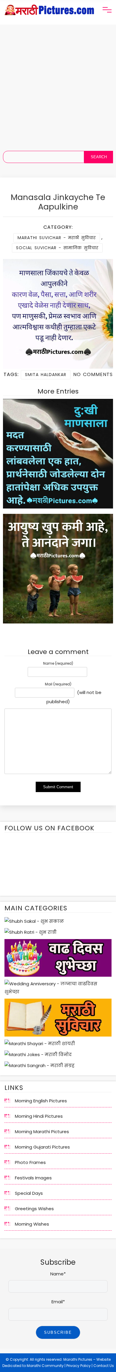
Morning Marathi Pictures (42, 1131)
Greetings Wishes (34, 1208)
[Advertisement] (58, 85)
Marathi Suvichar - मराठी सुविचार (57, 238)
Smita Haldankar (45, 375)
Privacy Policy (78, 1365)
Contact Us (103, 1365)
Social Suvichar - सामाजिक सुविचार (57, 248)
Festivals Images (33, 1178)
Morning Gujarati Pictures (42, 1147)
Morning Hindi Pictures (39, 1116)
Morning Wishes (32, 1224)
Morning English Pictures (41, 1101)
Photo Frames (30, 1162)
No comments (93, 374)
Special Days (29, 1193)
